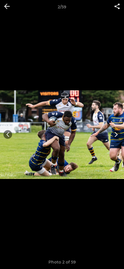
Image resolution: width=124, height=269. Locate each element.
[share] (117, 7)
